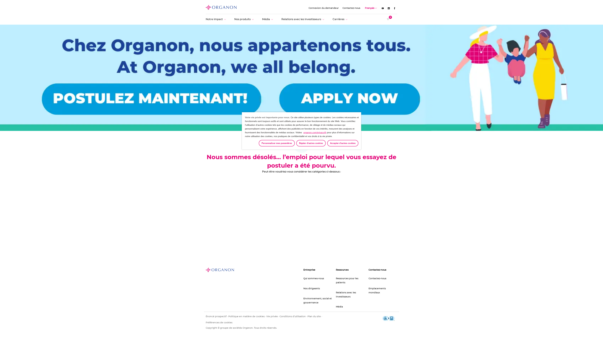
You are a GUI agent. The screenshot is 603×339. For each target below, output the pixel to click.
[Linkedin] (389, 8)
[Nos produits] (244, 19)
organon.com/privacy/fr (314, 132)
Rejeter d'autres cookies (311, 143)
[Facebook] (395, 8)
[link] (221, 7)
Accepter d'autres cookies (343, 143)
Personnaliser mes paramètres (277, 143)
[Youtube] (383, 8)
